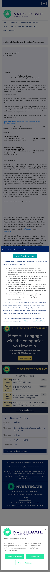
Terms (43, 321)
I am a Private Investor (25, 256)
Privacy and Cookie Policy (32, 321)
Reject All (35, 556)
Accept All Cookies (14, 556)
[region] (24, 548)
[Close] (45, 529)
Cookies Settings (25, 563)
